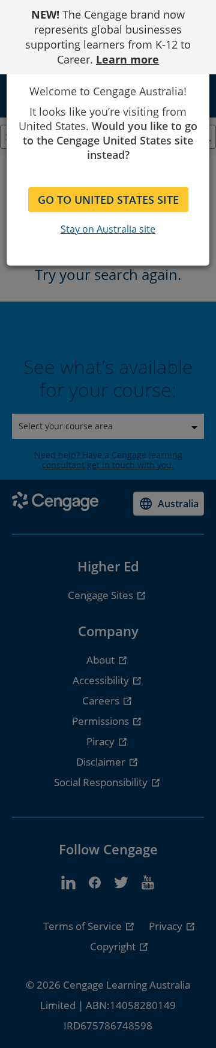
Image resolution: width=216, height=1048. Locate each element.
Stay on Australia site (108, 229)
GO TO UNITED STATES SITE (108, 199)
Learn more (127, 59)
